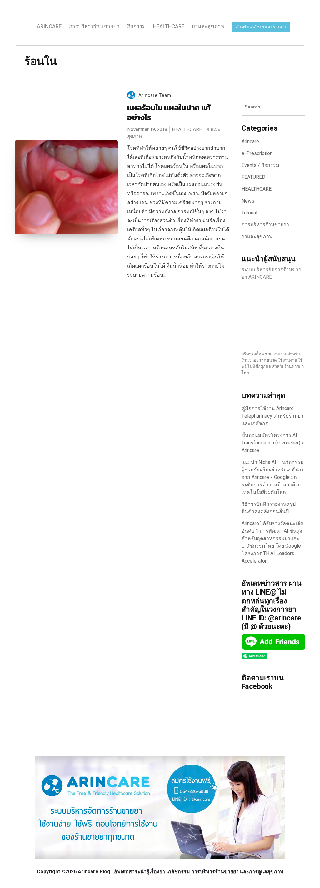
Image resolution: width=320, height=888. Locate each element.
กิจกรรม (136, 26)
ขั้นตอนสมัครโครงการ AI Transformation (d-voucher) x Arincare (273, 443)
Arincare (49, 26)
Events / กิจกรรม (260, 165)
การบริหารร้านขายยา (94, 26)
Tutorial (249, 213)
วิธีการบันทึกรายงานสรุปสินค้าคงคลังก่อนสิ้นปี (269, 507)
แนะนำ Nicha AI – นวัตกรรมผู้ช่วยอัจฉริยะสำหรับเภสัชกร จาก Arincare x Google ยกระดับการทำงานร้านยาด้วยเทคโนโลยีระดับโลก (273, 477)
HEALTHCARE (168, 26)
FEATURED (253, 177)
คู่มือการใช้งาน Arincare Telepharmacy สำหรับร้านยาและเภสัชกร (272, 416)
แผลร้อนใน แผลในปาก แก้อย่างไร (169, 112)
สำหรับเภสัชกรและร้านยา (261, 26)
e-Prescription (257, 153)
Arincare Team (154, 95)
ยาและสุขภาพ (208, 26)
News (248, 201)
